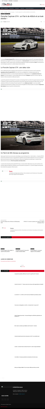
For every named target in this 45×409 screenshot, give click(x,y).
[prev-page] (1, 254)
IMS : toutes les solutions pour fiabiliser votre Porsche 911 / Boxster (26, 325)
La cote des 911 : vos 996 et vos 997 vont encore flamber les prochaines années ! (28, 294)
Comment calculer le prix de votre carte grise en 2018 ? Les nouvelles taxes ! (27, 336)
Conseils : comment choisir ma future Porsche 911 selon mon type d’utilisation (27, 346)
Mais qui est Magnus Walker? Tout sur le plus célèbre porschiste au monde (27, 367)
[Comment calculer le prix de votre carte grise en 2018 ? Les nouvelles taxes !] (7, 340)
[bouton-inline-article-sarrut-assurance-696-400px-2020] (22, 181)
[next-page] (3, 254)
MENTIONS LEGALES (4, 406)
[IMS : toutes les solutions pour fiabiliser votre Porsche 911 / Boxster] (7, 330)
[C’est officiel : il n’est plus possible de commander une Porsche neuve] (7, 361)
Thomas (5, 21)
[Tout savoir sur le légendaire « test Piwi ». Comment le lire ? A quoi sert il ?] (7, 309)
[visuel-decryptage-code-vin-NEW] (22, 89)
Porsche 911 (18, 248)
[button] (43, 8)
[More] (29, 25)
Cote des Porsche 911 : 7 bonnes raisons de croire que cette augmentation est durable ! (29, 284)
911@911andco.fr (22, 394)
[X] (43, 1)
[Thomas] (1, 21)
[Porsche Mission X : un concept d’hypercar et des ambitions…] (37, 244)
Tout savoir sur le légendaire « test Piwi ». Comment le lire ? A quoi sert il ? (27, 305)
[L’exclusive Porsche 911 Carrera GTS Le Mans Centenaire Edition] (22, 244)
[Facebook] (40, 1)
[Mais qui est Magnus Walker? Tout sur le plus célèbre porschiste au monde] (7, 371)
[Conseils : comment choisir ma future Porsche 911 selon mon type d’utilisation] (7, 350)
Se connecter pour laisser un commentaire (8, 261)
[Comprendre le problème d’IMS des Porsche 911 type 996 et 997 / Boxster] (7, 278)
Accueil (2, 12)
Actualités (5, 12)
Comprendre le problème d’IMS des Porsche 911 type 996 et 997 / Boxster (27, 273)
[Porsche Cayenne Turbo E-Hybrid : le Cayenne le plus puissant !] (7, 244)
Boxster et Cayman (11, 12)
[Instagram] (42, 1)
